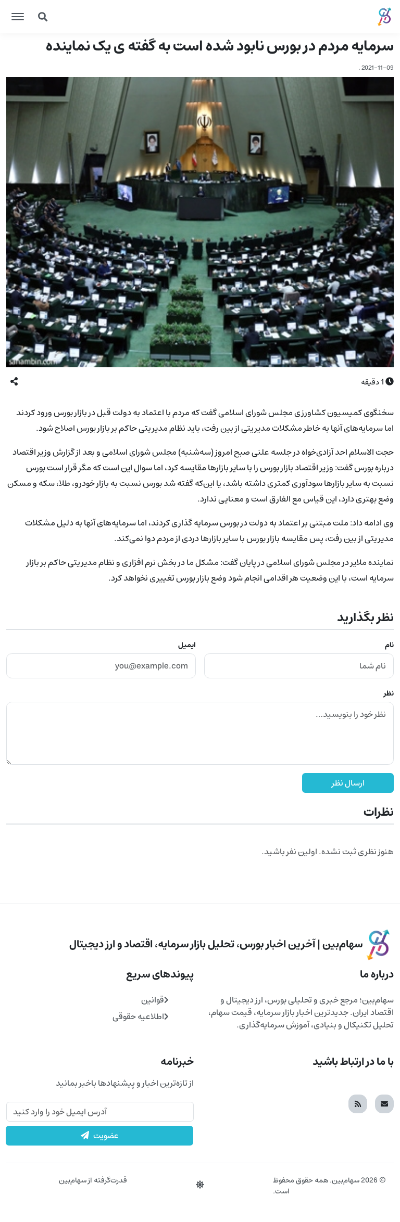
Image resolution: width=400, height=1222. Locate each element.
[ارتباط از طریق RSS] (357, 1104)
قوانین (152, 1000)
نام (389, 645)
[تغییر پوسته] (200, 1185)
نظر (389, 693)
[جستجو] (42, 16)
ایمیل (187, 645)
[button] (14, 381)
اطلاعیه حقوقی (138, 1016)
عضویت (106, 1135)
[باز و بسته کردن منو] (17, 16)
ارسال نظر (348, 783)
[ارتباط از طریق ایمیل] (384, 1104)
